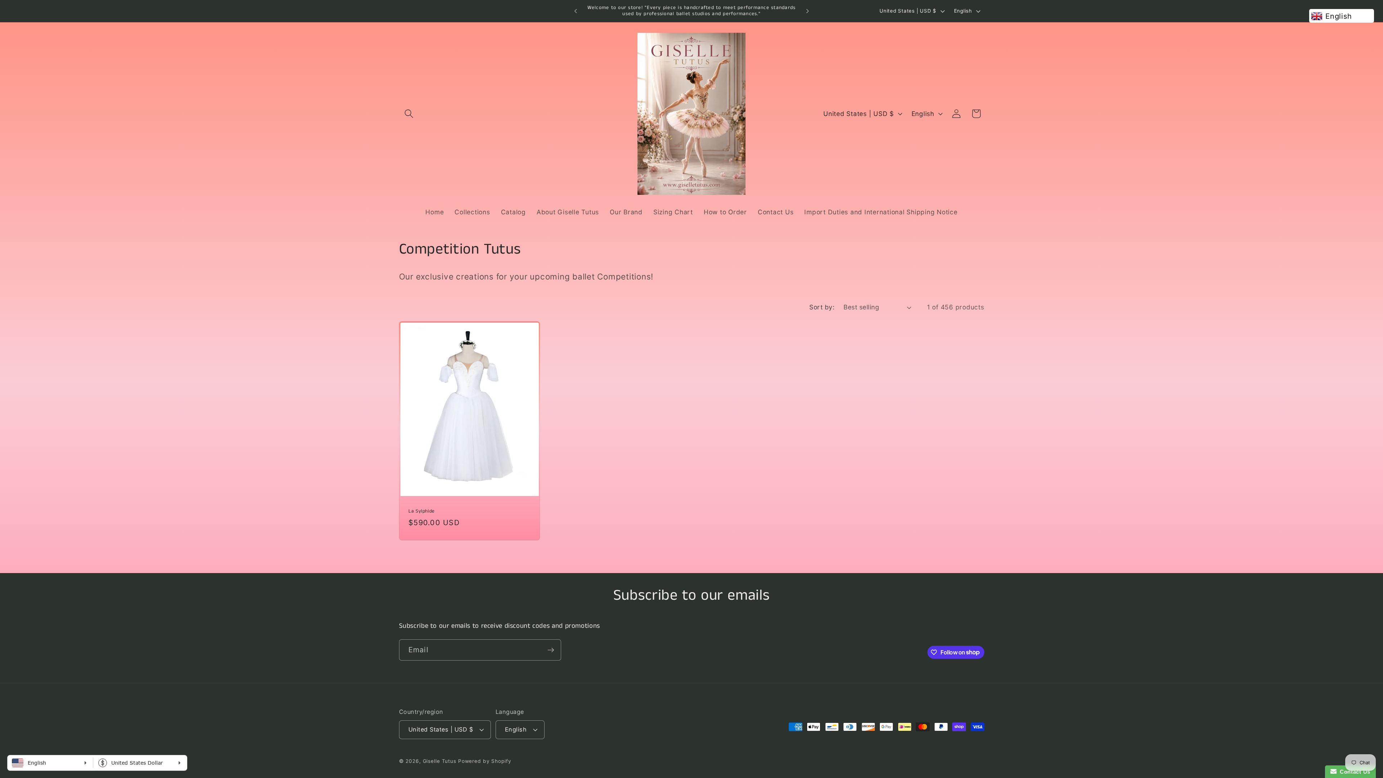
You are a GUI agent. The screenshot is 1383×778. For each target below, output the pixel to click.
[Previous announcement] (575, 11)
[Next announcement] (807, 11)
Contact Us (1353, 772)
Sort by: (821, 307)
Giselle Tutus (439, 761)
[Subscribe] (551, 649)
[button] (409, 114)
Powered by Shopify (484, 761)
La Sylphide (421, 511)
